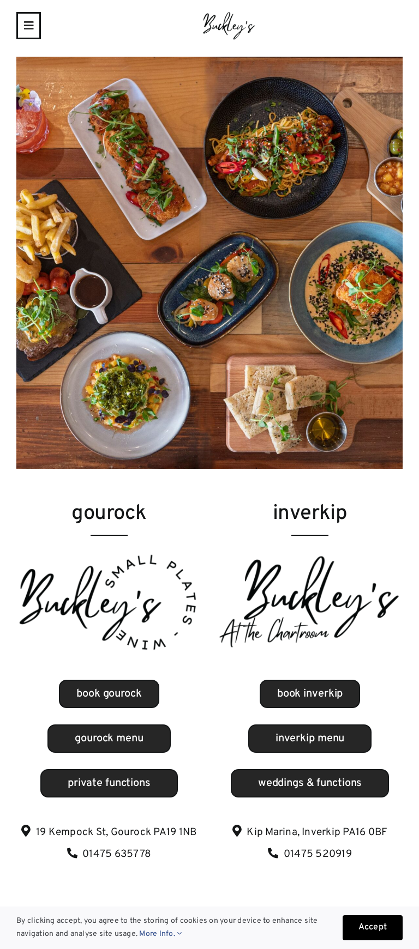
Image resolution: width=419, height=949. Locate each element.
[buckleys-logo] (228, 15)
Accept (372, 927)
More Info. (158, 934)
